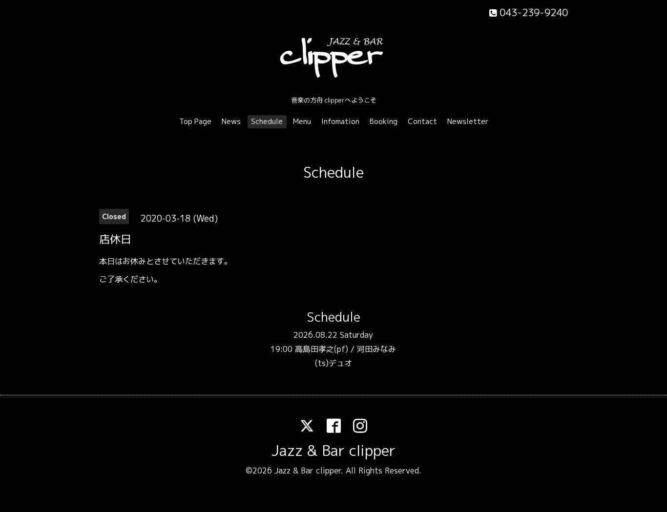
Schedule (267, 121)
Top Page (195, 121)
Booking (383, 121)
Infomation (340, 121)
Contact (422, 121)
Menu (302, 121)
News (231, 121)
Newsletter (468, 121)
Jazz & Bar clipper (333, 450)
